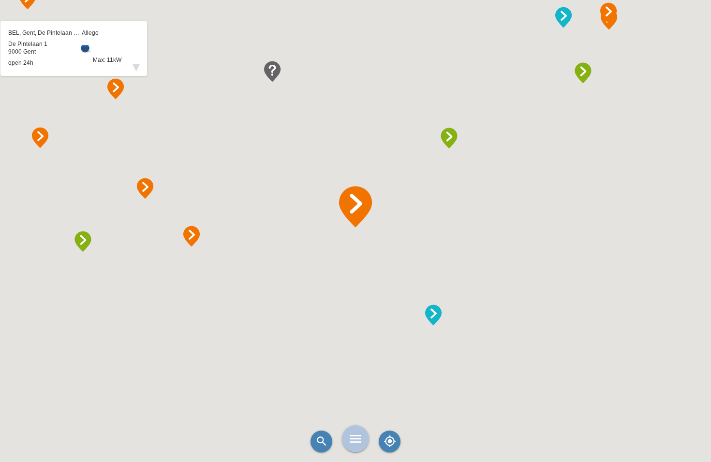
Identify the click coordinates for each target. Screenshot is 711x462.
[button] (355, 207)
